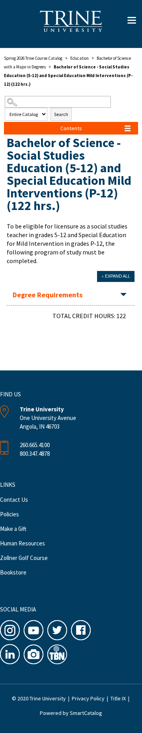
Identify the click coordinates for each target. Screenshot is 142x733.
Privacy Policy (88, 698)
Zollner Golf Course (24, 558)
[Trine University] (71, 25)
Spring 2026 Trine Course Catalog (33, 58)
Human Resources (22, 543)
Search (61, 114)
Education (79, 58)
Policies (9, 514)
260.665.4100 (35, 445)
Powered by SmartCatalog (71, 712)
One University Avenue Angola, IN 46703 (48, 417)
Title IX (118, 698)
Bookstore (13, 572)
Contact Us (14, 499)
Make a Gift (13, 528)
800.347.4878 (35, 453)
